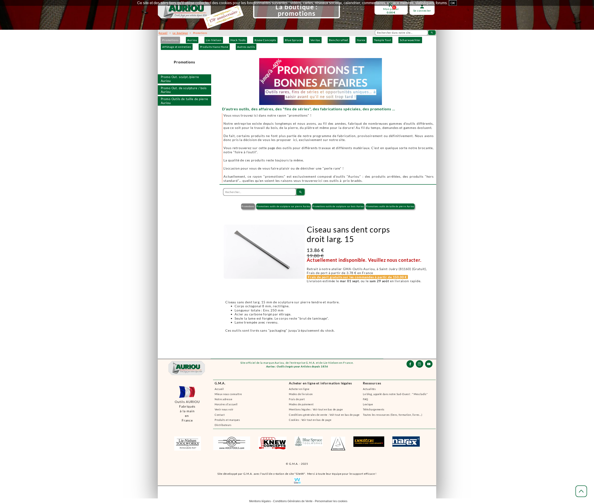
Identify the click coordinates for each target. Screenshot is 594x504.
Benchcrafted (338, 40)
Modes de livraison (301, 394)
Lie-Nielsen (213, 40)
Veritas (315, 40)
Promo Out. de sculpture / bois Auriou (184, 90)
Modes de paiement (301, 404)
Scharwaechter (410, 40)
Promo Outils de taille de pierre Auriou (184, 101)
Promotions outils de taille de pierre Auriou (390, 206)
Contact (220, 414)
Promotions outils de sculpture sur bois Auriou (338, 206)
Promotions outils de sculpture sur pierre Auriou (283, 206)
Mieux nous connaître (228, 394)
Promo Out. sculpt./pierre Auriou (180, 79)
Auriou (192, 40)
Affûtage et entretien (176, 47)
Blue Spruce (293, 40)
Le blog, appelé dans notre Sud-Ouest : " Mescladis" (395, 394)
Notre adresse (223, 399)
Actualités (369, 388)
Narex (361, 40)
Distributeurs (223, 424)
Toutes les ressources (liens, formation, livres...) (392, 414)
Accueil (219, 388)
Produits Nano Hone (214, 47)
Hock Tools (238, 40)
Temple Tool (382, 40)
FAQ (365, 399)
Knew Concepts (265, 40)
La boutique (180, 32)
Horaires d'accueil (226, 404)
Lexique (368, 404)
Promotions (170, 40)
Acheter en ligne (299, 388)
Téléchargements (373, 409)
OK (453, 3)
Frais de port (297, 399)
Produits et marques (227, 419)
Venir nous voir (224, 409)
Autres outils (246, 47)
